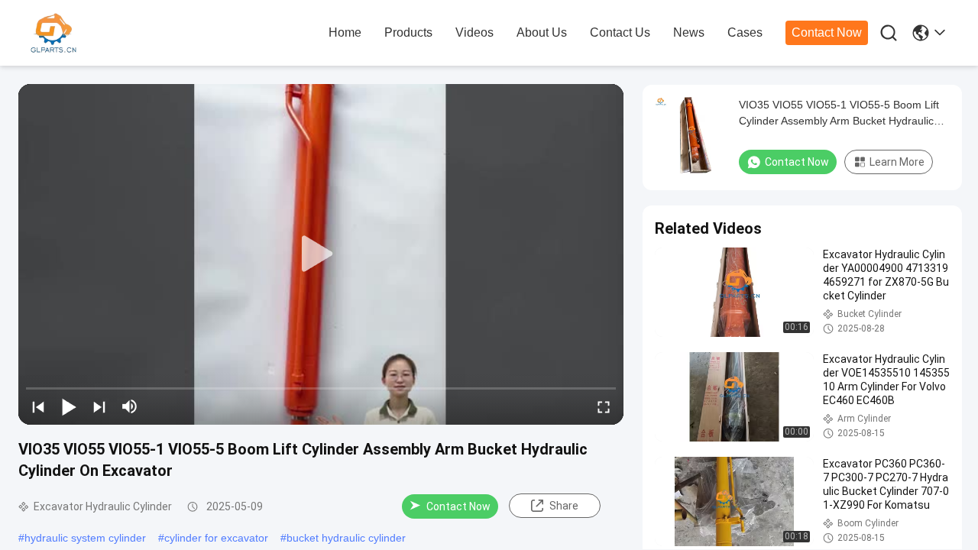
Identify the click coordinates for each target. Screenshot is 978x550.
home (345, 32)
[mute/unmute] (130, 406)
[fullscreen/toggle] (603, 406)
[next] (99, 406)
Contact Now (827, 32)
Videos (474, 32)
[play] (321, 254)
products (408, 32)
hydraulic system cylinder (85, 538)
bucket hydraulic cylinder (346, 538)
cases (745, 32)
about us (542, 32)
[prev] (38, 406)
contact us (620, 32)
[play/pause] (68, 406)
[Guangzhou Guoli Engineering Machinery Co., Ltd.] (115, 34)
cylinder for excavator (216, 538)
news (688, 32)
